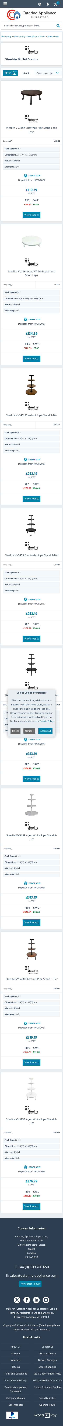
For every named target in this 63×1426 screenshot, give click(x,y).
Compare (6, 141)
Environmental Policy (16, 1380)
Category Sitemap (15, 1398)
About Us (15, 1346)
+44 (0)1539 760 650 (33, 1267)
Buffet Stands (53, 36)
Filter (8, 73)
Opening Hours (47, 1405)
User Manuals (16, 1405)
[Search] (58, 25)
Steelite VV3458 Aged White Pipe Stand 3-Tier (31, 1121)
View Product (31, 215)
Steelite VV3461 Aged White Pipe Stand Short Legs (31, 273)
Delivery (15, 1353)
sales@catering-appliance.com (33, 1275)
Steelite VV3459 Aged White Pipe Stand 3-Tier (31, 837)
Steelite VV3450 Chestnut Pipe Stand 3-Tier (32, 979)
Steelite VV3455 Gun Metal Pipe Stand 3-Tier (31, 555)
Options (29, 731)
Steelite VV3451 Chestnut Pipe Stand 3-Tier (31, 415)
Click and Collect (47, 1353)
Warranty (16, 1360)
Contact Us (47, 1346)
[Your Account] (48, 3)
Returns (16, 1367)
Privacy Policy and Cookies (47, 1387)
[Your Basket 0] (55, 4)
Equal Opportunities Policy (47, 1373)
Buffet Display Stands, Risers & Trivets (29, 36)
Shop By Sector (47, 1398)
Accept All (45, 731)
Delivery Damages (47, 1360)
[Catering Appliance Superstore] (31, 15)
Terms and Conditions (15, 1373)
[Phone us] (39, 3)
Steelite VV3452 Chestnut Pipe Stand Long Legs (31, 129)
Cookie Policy (47, 721)
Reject (15, 731)
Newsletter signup (30, 1283)
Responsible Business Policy (47, 1380)
